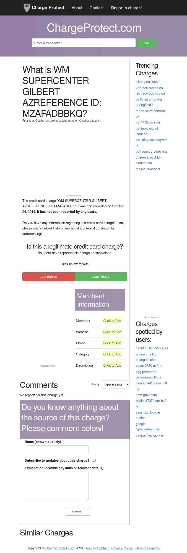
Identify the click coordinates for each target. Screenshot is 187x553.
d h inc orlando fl (148, 168)
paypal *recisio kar (149, 435)
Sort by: (96, 384)
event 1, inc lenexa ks (152, 347)
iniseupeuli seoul (148, 81)
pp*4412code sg (148, 122)
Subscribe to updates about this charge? (57, 460)
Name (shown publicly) (43, 441)
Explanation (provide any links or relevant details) (64, 467)
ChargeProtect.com (60, 547)
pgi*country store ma (151, 151)
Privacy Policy (122, 547)
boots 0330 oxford (149, 365)
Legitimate (101, 276)
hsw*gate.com (146, 394)
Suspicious (48, 276)
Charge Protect (47, 7)
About (77, 7)
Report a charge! (126, 7)
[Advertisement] (74, 160)
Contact (97, 7)
